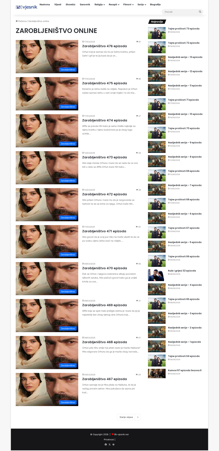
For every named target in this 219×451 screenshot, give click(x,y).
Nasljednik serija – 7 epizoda (185, 185)
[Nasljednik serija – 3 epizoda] (157, 318)
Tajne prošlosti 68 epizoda (183, 199)
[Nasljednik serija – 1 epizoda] (157, 346)
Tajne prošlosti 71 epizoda (183, 99)
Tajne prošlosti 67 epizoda (183, 228)
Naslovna (45, 4)
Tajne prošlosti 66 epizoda (183, 256)
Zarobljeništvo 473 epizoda (104, 157)
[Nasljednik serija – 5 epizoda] (157, 247)
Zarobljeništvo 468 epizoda (104, 342)
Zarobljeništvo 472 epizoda (104, 194)
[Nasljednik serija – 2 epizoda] (157, 332)
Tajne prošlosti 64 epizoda (184, 356)
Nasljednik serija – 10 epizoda (185, 114)
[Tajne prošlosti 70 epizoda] (157, 133)
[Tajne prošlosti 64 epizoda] (157, 361)
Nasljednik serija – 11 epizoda (185, 85)
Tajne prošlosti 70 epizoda (184, 128)
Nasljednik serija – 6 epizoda (185, 213)
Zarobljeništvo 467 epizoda (104, 379)
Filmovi (127, 4)
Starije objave (126, 417)
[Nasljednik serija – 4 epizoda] (157, 289)
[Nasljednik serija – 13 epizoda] (157, 62)
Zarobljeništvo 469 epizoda (104, 305)
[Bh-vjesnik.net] (26, 7)
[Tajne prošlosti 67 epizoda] (157, 232)
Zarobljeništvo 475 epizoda (104, 83)
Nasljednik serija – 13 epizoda (185, 57)
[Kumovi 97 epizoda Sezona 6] (157, 373)
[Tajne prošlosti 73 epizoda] (157, 33)
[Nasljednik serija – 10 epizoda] (157, 118)
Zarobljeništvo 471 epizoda (104, 231)
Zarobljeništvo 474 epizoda (104, 120)
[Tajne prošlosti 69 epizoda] (157, 175)
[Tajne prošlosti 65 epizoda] (157, 304)
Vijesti (57, 4)
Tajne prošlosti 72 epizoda (183, 42)
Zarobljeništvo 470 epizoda (104, 268)
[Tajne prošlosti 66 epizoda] (157, 261)
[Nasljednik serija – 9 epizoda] (157, 147)
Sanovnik (85, 4)
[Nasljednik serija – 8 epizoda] (157, 161)
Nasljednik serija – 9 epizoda (185, 142)
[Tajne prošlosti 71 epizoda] (157, 104)
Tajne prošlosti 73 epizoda (183, 28)
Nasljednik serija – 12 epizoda (185, 71)
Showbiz (70, 4)
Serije (141, 4)
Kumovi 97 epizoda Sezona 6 (185, 370)
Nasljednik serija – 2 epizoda (185, 327)
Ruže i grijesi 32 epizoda (182, 270)
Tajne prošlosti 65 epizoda (183, 299)
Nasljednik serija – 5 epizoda (185, 242)
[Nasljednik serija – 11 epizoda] (157, 90)
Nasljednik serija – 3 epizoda (185, 313)
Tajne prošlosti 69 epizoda (183, 171)
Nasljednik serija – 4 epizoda (185, 285)
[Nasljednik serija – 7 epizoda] (157, 190)
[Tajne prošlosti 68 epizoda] (157, 204)
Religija (99, 4)
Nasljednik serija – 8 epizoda (185, 156)
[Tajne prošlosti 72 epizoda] (157, 47)
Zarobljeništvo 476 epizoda (104, 46)
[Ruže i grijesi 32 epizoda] (157, 275)
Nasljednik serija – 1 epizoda (184, 341)
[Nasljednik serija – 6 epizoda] (157, 218)
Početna (22, 21)
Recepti (113, 4)
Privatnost (109, 439)
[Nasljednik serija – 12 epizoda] (157, 76)
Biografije (155, 4)
